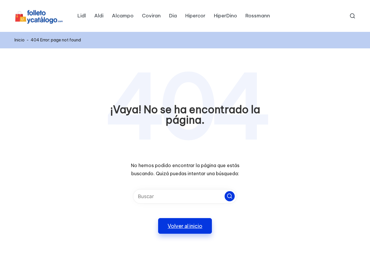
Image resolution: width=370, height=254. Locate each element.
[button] (230, 196)
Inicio (19, 40)
